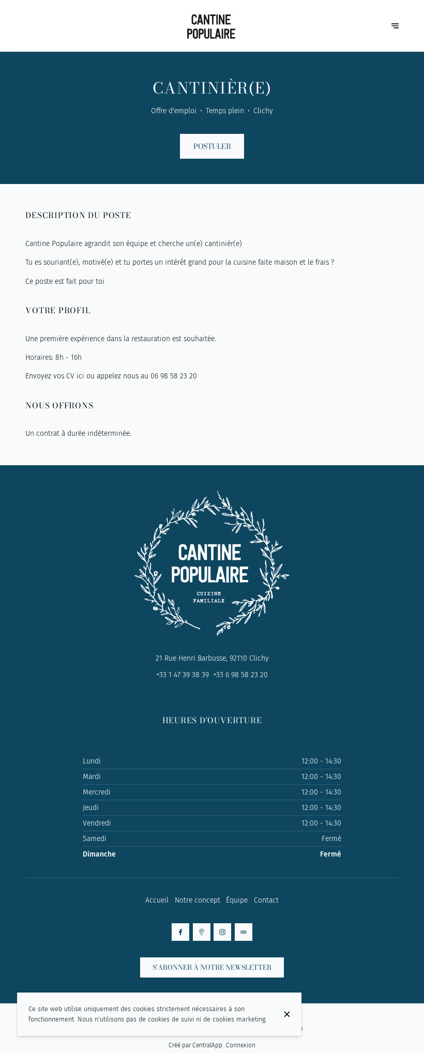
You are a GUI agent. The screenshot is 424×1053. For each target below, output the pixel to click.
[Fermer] (286, 1014)
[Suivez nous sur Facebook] (180, 932)
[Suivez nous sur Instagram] (222, 932)
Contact (266, 900)
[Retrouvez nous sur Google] (201, 932)
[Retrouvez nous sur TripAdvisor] (243, 932)
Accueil (157, 900)
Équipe (237, 900)
